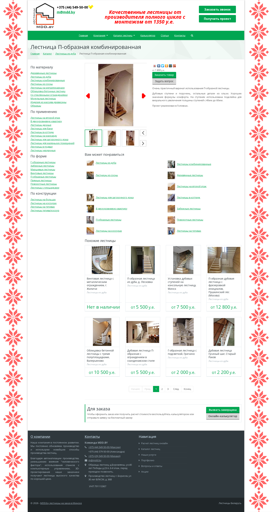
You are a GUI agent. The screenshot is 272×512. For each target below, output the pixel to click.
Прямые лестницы (41, 180)
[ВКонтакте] (159, 64)
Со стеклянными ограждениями (49, 95)
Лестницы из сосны (42, 84)
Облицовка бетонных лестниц (48, 91)
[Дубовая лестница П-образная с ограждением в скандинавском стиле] (142, 332)
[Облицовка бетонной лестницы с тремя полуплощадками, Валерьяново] (102, 332)
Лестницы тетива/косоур (45, 210)
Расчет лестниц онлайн (154, 443)
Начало (135, 389)
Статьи (165, 35)
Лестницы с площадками (45, 187)
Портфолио (147, 460)
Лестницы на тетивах (43, 206)
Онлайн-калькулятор (222, 416)
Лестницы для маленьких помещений (52, 143)
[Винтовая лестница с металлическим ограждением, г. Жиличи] (102, 260)
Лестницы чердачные (43, 150)
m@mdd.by (66, 12)
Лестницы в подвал (42, 146)
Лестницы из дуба (41, 76)
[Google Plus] (174, 64)
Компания (99, 35)
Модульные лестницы (43, 98)
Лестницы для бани (42, 128)
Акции (144, 471)
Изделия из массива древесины (48, 102)
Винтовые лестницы (42, 173)
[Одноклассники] (167, 64)
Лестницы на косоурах (44, 203)
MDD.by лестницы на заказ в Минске (61, 503)
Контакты (179, 35)
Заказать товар (164, 75)
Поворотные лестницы (44, 184)
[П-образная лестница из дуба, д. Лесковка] (142, 260)
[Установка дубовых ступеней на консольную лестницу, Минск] (183, 260)
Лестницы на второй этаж (45, 117)
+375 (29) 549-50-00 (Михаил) (104, 456)
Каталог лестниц (122, 35)
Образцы (36, 105)
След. (176, 389)
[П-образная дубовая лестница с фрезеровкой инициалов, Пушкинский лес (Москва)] (224, 260)
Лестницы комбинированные (48, 80)
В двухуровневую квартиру (46, 121)
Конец (187, 389)
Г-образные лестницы (43, 162)
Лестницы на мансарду (44, 135)
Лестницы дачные (41, 125)
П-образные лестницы (43, 176)
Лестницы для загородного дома (49, 139)
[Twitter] (163, 64)
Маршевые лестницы (43, 169)
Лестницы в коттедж (42, 132)
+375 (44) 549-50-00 (72, 7)
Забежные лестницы (42, 165)
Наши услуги (148, 454)
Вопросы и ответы (151, 466)
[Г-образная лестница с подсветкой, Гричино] (183, 332)
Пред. (148, 389)
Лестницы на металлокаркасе (48, 87)
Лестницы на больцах (43, 199)
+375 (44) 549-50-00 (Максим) (104, 447)
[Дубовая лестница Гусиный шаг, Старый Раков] (224, 332)
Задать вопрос (164, 81)
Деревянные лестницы (44, 73)
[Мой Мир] (170, 64)
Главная (83, 35)
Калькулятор (147, 35)
